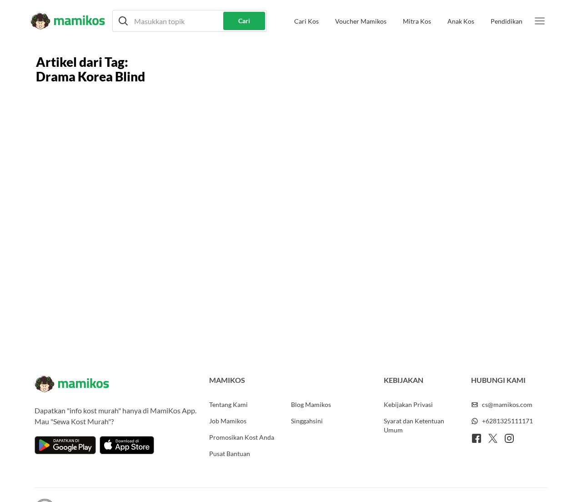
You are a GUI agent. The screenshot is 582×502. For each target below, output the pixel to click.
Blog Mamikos (311, 404)
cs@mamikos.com (507, 404)
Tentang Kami (228, 404)
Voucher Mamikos (360, 21)
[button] (189, 21)
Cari (244, 21)
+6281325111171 (507, 421)
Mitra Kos (417, 21)
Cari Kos (306, 21)
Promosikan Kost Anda (241, 437)
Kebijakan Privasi (408, 404)
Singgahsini (307, 421)
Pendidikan (506, 21)
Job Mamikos (227, 421)
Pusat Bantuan (229, 453)
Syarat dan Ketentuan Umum (414, 425)
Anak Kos (460, 21)
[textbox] (189, 21)
